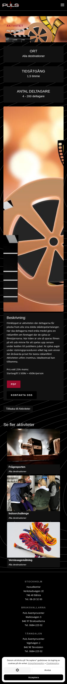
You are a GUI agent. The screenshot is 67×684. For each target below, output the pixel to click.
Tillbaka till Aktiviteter (18, 408)
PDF (13, 384)
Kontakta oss (22, 395)
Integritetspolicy (36, 663)
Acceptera (33, 677)
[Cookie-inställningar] (17, 670)
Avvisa (47, 670)
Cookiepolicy (52, 663)
